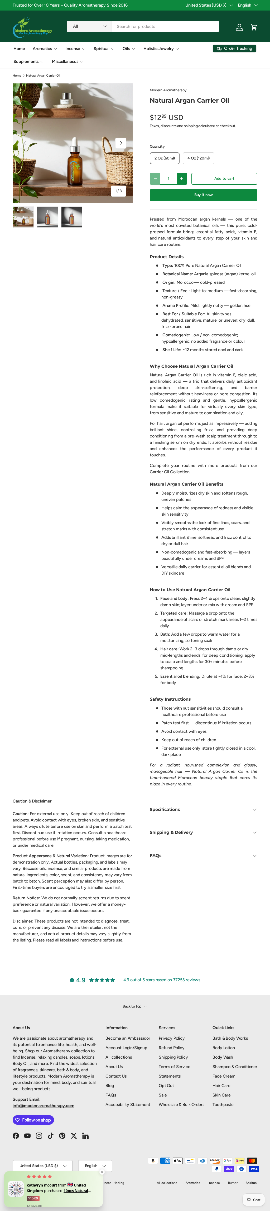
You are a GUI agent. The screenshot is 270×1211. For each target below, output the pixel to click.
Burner (232, 1183)
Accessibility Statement (127, 1104)
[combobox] (143, 26)
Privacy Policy (172, 1038)
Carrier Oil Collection (169, 471)
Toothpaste (223, 1104)
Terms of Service (174, 1066)
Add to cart (224, 178)
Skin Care (222, 1095)
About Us (114, 1066)
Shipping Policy (173, 1057)
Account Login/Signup (126, 1047)
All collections (118, 1057)
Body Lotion (224, 1047)
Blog (109, 1085)
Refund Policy (172, 1047)
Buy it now (203, 194)
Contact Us (115, 1076)
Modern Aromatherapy (168, 90)
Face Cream (224, 1076)
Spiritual (251, 1183)
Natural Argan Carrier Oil (43, 75)
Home (19, 48)
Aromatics (193, 1183)
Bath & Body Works (230, 1038)
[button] (254, 27)
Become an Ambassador (127, 1038)
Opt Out (166, 1085)
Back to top (132, 1006)
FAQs (110, 1095)
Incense (214, 1183)
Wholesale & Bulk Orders (181, 1104)
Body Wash (223, 1057)
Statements (169, 1076)
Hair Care (221, 1085)
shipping (191, 126)
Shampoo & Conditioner (235, 1066)
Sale (163, 1095)
